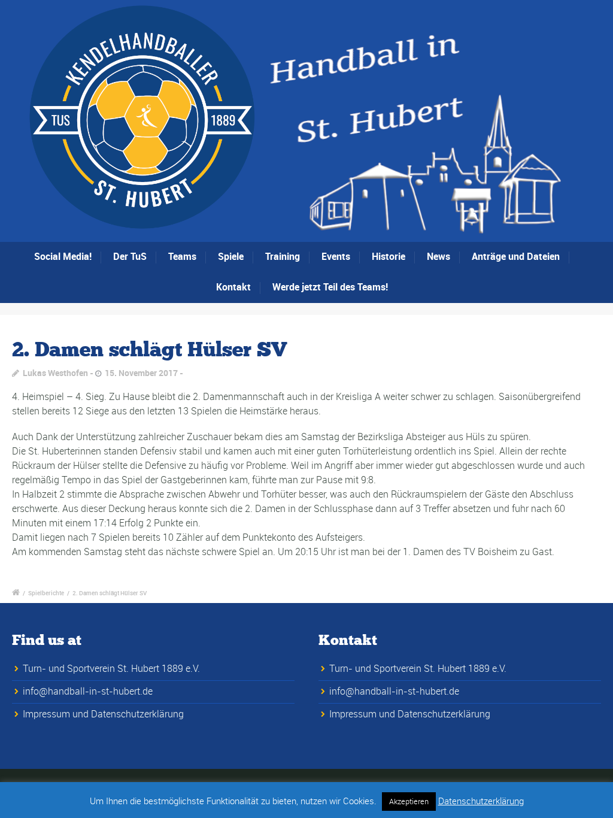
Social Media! (63, 256)
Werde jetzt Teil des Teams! (330, 286)
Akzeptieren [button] (409, 801)
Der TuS (130, 256)
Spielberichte (46, 593)
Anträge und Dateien (516, 256)
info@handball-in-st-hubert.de (88, 691)
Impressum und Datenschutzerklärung (103, 713)
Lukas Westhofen (55, 372)
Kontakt (233, 286)
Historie (388, 256)
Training (282, 256)
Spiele (231, 256)
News (438, 256)
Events (335, 256)
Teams (182, 256)
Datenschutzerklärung (481, 801)
